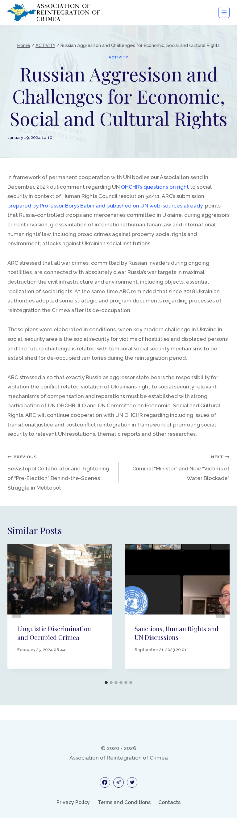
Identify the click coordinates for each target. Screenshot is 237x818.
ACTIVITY (118, 57)
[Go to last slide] (16, 611)
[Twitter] (132, 782)
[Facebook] (105, 782)
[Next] (220, 611)
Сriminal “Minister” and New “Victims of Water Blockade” (181, 467)
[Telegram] (118, 782)
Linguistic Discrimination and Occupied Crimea (54, 632)
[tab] (106, 682)
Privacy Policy (73, 802)
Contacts (169, 802)
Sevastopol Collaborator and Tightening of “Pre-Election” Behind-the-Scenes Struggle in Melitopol (58, 472)
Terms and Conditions (124, 802)
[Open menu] (224, 12)
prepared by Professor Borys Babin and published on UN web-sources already (104, 206)
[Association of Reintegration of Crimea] (53, 12)
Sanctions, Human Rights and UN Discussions (176, 632)
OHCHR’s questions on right (155, 187)
